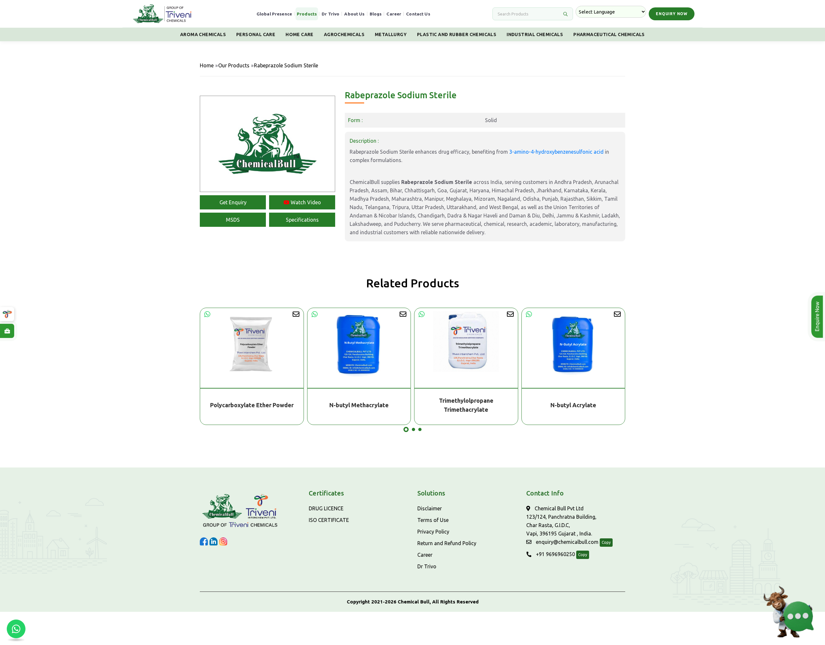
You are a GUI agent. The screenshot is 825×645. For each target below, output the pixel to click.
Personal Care (255, 34)
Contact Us (418, 13)
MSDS (233, 220)
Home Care (300, 34)
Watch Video (305, 202)
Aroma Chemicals (203, 34)
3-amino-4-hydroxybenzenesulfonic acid (556, 152)
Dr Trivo (330, 13)
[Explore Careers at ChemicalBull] (7, 331)
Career (393, 13)
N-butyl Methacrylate (252, 405)
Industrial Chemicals (535, 34)
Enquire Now (817, 317)
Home (207, 65)
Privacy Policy (433, 531)
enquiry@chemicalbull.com (566, 542)
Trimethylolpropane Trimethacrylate (359, 405)
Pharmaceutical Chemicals (609, 34)
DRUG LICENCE (326, 508)
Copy (606, 542)
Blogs (376, 13)
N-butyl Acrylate (466, 405)
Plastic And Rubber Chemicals (456, 34)
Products (307, 13)
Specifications (302, 220)
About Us (354, 13)
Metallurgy (391, 34)
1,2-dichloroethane (573, 405)
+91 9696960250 (555, 554)
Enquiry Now (671, 14)
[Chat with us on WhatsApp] (16, 629)
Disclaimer (429, 508)
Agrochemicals (344, 34)
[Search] (565, 13)
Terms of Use (433, 520)
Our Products (233, 65)
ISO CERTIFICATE (329, 520)
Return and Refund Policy (446, 543)
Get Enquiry (233, 202)
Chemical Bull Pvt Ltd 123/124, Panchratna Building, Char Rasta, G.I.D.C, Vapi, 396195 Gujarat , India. (561, 520)
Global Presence (274, 13)
